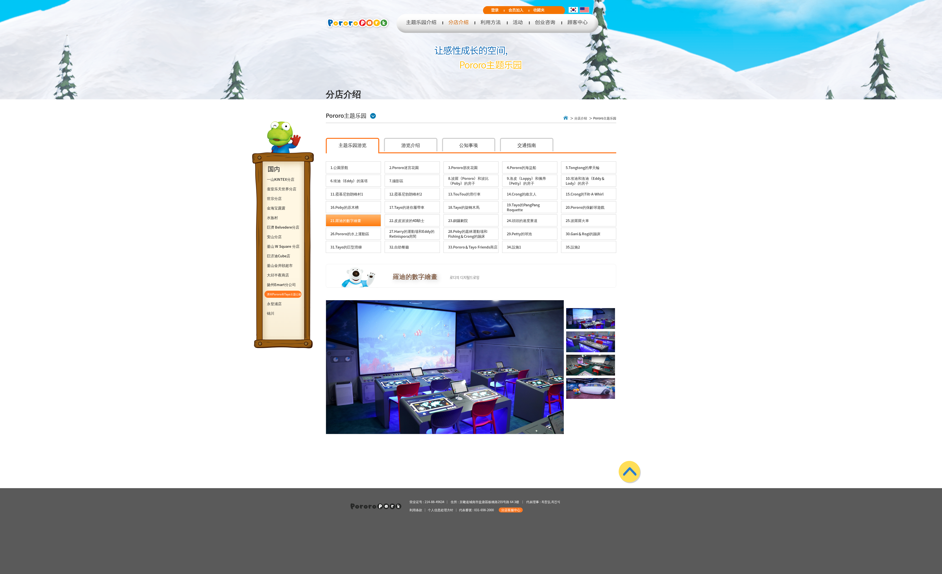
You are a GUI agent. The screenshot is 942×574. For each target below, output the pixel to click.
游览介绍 (410, 145)
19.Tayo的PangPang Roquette (523, 207)
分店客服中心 (510, 510)
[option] (445, 367)
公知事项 (468, 145)
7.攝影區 (396, 180)
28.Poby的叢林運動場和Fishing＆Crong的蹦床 (467, 234)
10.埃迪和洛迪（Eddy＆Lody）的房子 (585, 181)
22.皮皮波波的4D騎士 (406, 220)
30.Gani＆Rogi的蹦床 (583, 233)
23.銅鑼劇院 (458, 220)
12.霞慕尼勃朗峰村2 (405, 194)
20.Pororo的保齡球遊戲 (585, 207)
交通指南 (526, 145)
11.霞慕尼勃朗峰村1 (346, 194)
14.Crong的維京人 (521, 194)
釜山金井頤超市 (280, 265)
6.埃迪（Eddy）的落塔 (349, 180)
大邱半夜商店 (278, 275)
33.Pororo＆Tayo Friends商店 (472, 247)
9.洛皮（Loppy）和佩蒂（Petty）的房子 (526, 181)
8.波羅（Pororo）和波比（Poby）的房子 (468, 181)
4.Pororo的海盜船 (521, 167)
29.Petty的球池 (519, 233)
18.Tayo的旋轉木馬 (464, 207)
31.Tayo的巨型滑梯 (346, 247)
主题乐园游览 (352, 145)
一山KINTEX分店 (280, 179)
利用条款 (415, 510)
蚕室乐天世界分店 (281, 189)
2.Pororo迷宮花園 (404, 167)
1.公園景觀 (339, 167)
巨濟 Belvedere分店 (283, 227)
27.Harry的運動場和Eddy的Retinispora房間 (411, 234)
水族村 (272, 217)
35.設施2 (573, 247)
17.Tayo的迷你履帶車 (406, 207)
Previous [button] (328, 379)
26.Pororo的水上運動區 (349, 233)
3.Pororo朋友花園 (463, 167)
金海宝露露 (276, 208)
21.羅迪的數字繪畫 (345, 220)
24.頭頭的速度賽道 (522, 220)
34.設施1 (514, 247)
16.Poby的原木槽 (344, 207)
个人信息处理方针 (440, 510)
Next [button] (561, 379)
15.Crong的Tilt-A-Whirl (584, 194)
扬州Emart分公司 (281, 284)
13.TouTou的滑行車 (464, 194)
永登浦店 (274, 303)
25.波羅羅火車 (577, 220)
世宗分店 (274, 198)
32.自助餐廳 (399, 247)
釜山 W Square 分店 (283, 246)
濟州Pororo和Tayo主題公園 (284, 294)
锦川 (270, 313)
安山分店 (274, 236)
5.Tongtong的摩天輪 (583, 167)
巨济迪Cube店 (278, 256)
